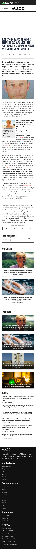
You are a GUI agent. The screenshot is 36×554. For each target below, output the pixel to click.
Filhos (4, 497)
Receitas (4, 479)
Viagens (4, 469)
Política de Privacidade (9, 544)
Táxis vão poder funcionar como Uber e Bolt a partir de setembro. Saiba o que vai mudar (18, 385)
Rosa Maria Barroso (19, 302)
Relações (5, 503)
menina (7, 145)
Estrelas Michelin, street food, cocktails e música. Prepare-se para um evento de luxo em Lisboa (17, 419)
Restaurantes (6, 466)
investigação (27, 186)
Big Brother (5, 474)
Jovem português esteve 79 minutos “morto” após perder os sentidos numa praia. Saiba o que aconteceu (18, 299)
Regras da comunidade (9, 539)
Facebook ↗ (6, 518)
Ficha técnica (6, 533)
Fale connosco (6, 528)
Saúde (4, 471)
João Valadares (19, 274)
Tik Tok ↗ (5, 521)
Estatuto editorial (7, 531)
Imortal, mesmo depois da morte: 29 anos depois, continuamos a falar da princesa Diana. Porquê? (18, 271)
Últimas (5, 392)
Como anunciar (7, 536)
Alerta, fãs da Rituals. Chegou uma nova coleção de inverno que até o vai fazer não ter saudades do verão (18, 398)
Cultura (4, 492)
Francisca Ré (7, 422)
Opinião (4, 477)
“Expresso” (9, 167)
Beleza (4, 489)
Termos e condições (8, 541)
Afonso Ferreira (8, 402)
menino (21, 137)
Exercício (5, 495)
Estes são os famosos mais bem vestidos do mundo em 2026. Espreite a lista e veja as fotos (18, 406)
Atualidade (5, 57)
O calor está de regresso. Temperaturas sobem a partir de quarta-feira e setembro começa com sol (18, 365)
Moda (4, 500)
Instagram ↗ (6, 515)
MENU (17, 3)
